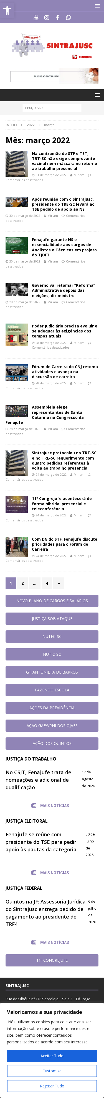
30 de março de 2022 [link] (24, 215)
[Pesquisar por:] (52, 107)
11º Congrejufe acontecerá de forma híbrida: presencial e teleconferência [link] (62, 503)
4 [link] (47, 583)
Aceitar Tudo (52, 1055)
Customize (52, 1070)
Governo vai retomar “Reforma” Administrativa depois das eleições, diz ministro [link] (63, 290)
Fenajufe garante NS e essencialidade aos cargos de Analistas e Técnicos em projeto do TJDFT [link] (64, 247)
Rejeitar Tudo (52, 1086)
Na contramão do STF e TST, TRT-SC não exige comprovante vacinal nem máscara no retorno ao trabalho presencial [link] (64, 161)
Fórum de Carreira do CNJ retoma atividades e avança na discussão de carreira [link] (65, 371)
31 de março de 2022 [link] (51, 175)
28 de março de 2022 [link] (24, 302)
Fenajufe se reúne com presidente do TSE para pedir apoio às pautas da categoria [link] (41, 842)
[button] (96, 5)
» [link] (58, 583)
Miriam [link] (79, 175)
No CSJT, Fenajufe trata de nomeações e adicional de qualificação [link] (38, 780)
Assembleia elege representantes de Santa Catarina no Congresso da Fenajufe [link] (45, 414)
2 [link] (22, 583)
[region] (52, 1050)
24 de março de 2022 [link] (51, 474)
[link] (7, 10)
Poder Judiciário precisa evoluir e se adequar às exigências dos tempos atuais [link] (64, 331)
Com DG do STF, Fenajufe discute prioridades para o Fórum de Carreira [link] (64, 544)
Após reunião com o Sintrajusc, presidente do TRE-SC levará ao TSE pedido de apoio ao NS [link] (63, 204)
